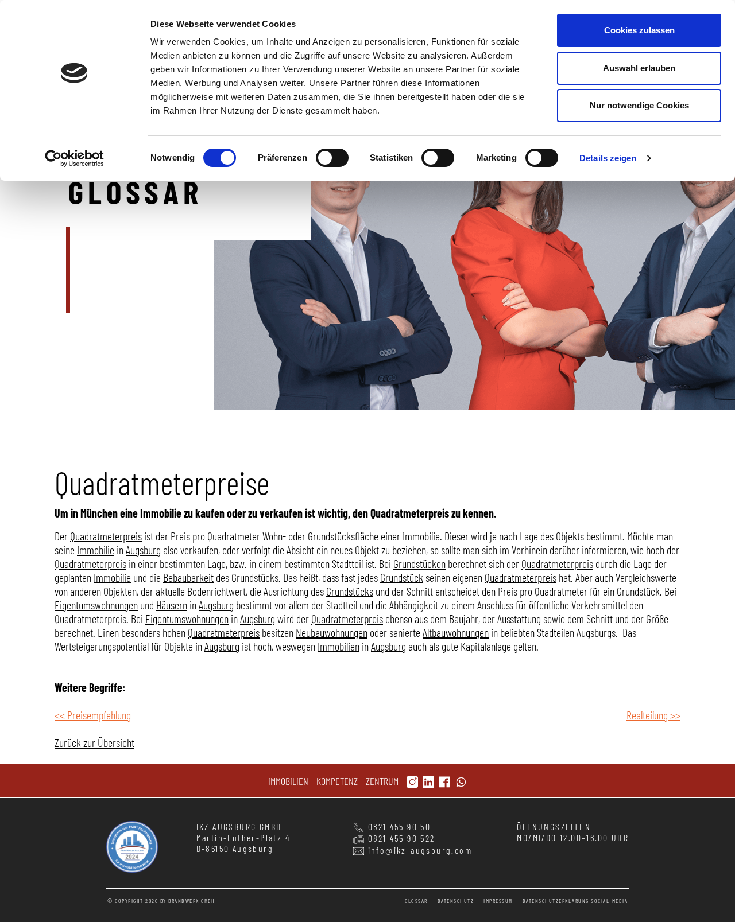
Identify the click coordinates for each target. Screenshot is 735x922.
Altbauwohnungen (456, 632)
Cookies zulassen (639, 30)
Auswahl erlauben (639, 68)
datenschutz (456, 900)
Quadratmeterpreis (106, 536)
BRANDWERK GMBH (191, 900)
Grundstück (401, 577)
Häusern (171, 605)
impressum (498, 900)
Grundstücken (419, 563)
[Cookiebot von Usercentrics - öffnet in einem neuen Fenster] (74, 158)
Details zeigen (607, 158)
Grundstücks (349, 591)
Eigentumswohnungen (96, 605)
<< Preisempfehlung (93, 715)
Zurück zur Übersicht (94, 742)
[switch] (332, 158)
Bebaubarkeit (188, 577)
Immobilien (338, 646)
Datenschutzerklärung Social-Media (575, 900)
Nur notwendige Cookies (639, 105)
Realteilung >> (653, 715)
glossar (416, 900)
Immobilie (95, 550)
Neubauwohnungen (332, 632)
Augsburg (143, 550)
